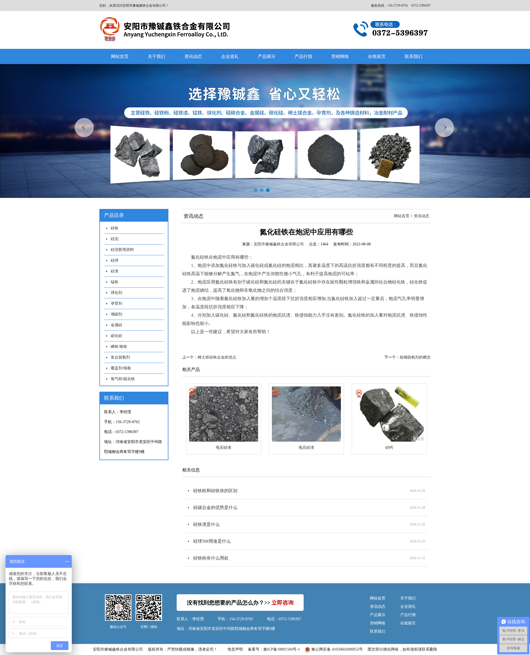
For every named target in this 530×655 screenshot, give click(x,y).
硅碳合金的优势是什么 (215, 507)
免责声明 (235, 649)
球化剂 (116, 293)
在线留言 (377, 56)
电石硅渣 (223, 447)
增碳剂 (116, 314)
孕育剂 (116, 303)
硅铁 (114, 228)
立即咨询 (283, 603)
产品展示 (266, 56)
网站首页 (120, 56)
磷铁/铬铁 (119, 346)
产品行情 (303, 56)
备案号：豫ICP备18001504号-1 (274, 649)
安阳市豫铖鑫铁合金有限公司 (279, 244)
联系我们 (413, 56)
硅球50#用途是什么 (212, 541)
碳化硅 (116, 336)
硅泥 (114, 239)
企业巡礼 (230, 56)
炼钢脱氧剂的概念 (415, 357)
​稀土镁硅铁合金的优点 (217, 357)
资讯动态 (193, 56)
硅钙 (389, 447)
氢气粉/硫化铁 (123, 379)
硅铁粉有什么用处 (211, 558)
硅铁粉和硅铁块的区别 (215, 490)
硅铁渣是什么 (206, 524)
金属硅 (116, 325)
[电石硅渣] (223, 414)
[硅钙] (389, 414)
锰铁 (114, 282)
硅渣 (114, 271)
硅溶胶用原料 (122, 250)
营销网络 (340, 56)
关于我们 (156, 56)
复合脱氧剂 (120, 357)
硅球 (114, 260)
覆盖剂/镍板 (121, 368)
